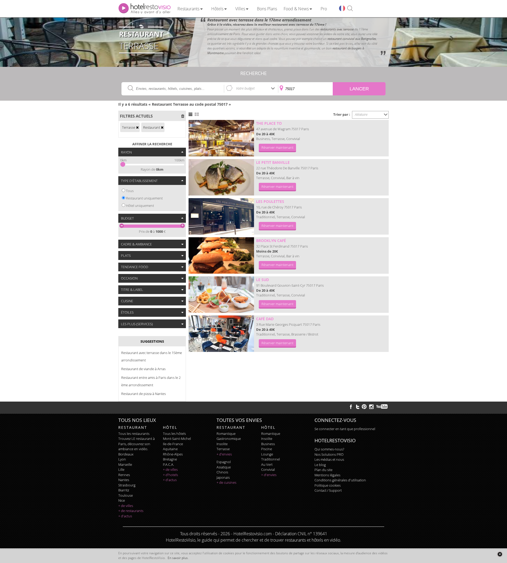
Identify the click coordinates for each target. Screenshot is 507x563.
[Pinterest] (364, 407)
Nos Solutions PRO (329, 454)
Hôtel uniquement (140, 205)
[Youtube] (382, 407)
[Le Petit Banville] (221, 177)
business (268, 443)
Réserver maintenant (277, 147)
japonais (223, 477)
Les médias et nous (329, 459)
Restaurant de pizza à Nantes (143, 393)
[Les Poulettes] (221, 216)
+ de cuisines (226, 482)
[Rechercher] (350, 8)
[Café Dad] (221, 333)
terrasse (223, 448)
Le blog (320, 464)
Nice (121, 500)
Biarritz (123, 490)
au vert (267, 464)
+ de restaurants (130, 510)
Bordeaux (125, 454)
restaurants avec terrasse (337, 29)
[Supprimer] (137, 127)
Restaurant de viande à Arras (143, 368)
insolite (222, 443)
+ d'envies (224, 454)
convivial (268, 469)
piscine (266, 448)
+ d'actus (125, 516)
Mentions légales (327, 475)
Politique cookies (327, 485)
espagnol (224, 461)
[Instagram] (371, 407)
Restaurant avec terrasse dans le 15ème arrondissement (151, 356)
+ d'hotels (170, 474)
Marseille (125, 464)
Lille (121, 469)
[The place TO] (221, 138)
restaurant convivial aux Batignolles (351, 38)
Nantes (123, 479)
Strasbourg (126, 485)
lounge (267, 454)
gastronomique (229, 438)
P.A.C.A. (168, 464)
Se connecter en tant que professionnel (344, 428)
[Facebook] (351, 407)
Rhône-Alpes (173, 454)
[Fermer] (499, 554)
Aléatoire (361, 114)
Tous (130, 190)
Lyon (122, 459)
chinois (222, 472)
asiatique (224, 467)
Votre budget (245, 88)
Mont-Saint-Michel (177, 438)
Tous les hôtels (174, 433)
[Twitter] (357, 407)
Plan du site (323, 469)
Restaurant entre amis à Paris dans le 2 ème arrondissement (151, 381)
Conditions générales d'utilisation (340, 480)
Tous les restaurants (133, 433)
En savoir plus (178, 558)
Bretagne (170, 459)
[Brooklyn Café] (221, 255)
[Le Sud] (221, 294)
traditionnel (270, 459)
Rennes (124, 474)
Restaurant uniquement (144, 198)
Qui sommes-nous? (329, 449)
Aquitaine (170, 448)
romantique (226, 433)
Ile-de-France (173, 443)
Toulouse (125, 495)
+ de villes (125, 505)
